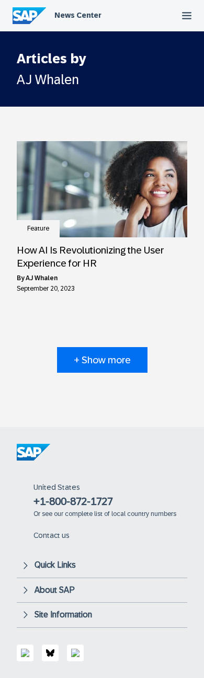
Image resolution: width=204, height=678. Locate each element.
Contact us (51, 535)
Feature (38, 228)
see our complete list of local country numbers (109, 514)
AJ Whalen (42, 278)
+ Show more (102, 359)
